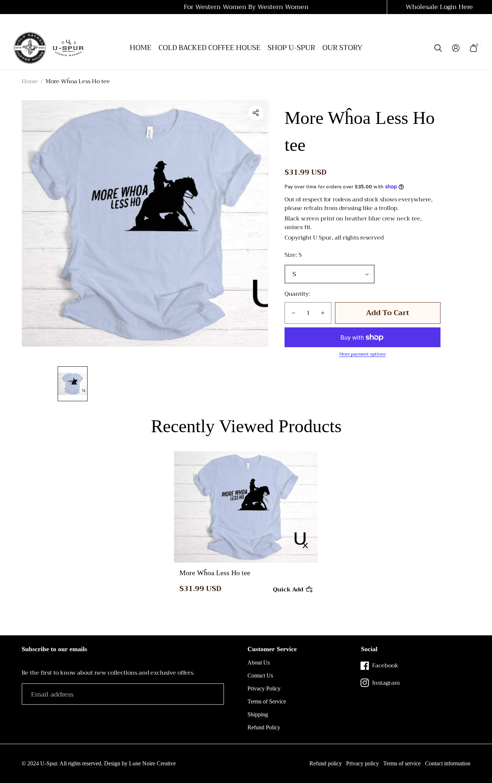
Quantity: (297, 294)
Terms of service (402, 763)
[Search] (438, 48)
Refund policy (325, 763)
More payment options (362, 354)
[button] (256, 113)
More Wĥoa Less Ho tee (214, 573)
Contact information (447, 763)
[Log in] (455, 48)
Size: (293, 255)
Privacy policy (362, 763)
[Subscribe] (209, 694)
